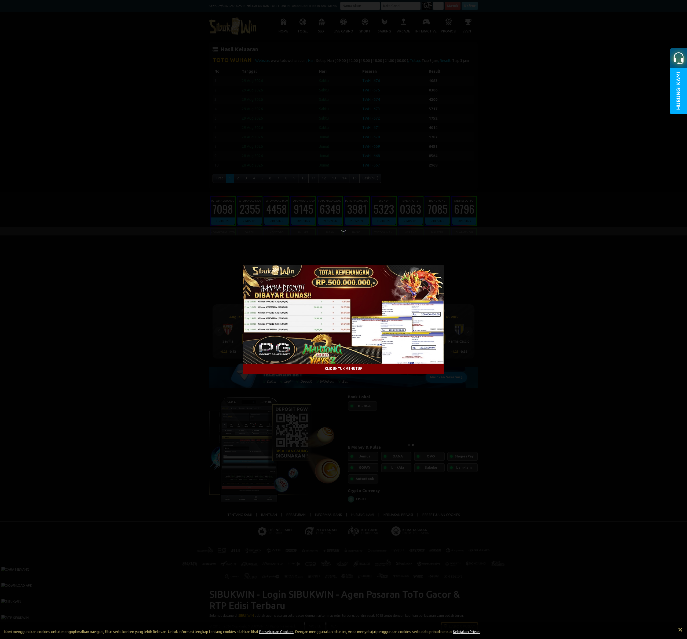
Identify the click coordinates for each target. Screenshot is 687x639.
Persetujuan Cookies (276, 632)
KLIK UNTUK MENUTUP (343, 368)
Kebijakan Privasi (466, 632)
